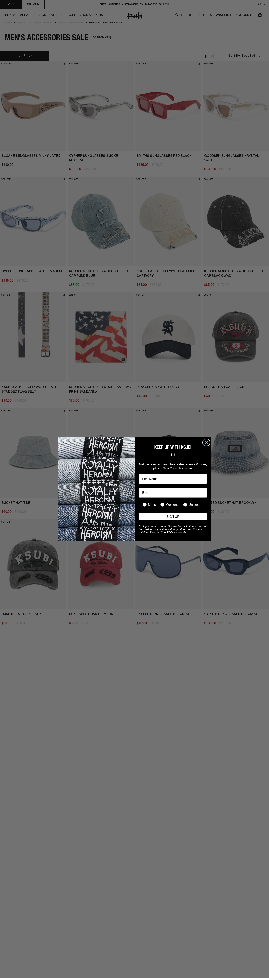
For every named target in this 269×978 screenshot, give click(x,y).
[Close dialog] (206, 442)
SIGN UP (172, 516)
